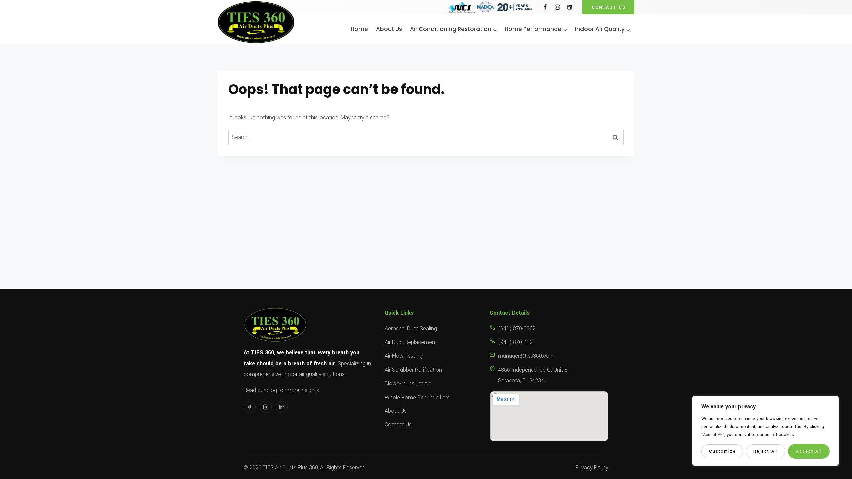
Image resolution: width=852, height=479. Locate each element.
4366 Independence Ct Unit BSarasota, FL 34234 (533, 375)
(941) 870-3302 (516, 328)
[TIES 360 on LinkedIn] (282, 407)
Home (359, 29)
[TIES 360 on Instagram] (266, 407)
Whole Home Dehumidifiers (417, 397)
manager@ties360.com (526, 356)
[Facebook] (545, 7)
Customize (722, 451)
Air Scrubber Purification (413, 370)
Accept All (809, 451)
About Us (389, 29)
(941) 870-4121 (516, 342)
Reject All (765, 451)
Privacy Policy (591, 467)
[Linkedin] (569, 7)
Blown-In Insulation (408, 383)
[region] (765, 431)
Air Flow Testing (403, 356)
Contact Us (398, 424)
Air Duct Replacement (411, 342)
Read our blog (260, 390)
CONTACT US (609, 7)
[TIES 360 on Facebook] (250, 407)
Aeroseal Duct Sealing (411, 328)
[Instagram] (557, 7)
